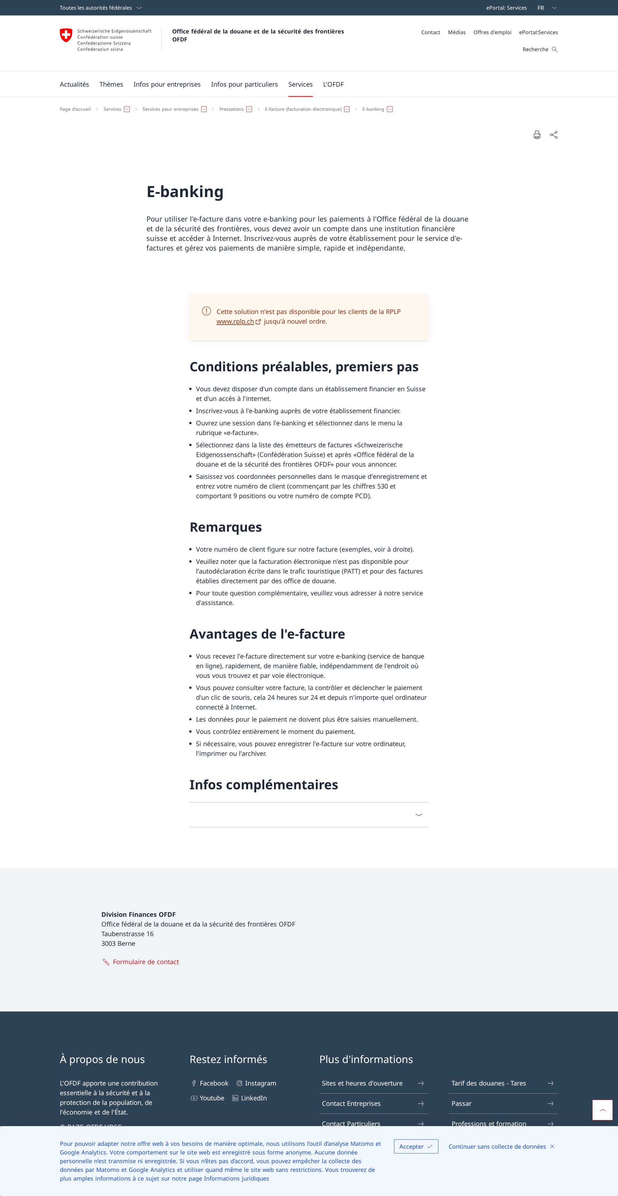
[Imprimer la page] (537, 134)
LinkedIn (254, 1098)
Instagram (260, 1083)
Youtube (212, 1098)
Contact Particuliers (351, 1123)
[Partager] (553, 134)
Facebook (214, 1083)
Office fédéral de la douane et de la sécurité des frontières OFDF (259, 35)
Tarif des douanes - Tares (489, 1083)
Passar (462, 1103)
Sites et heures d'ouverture (362, 1083)
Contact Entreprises (351, 1103)
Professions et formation (489, 1123)
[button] (74, 84)
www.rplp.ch (235, 321)
